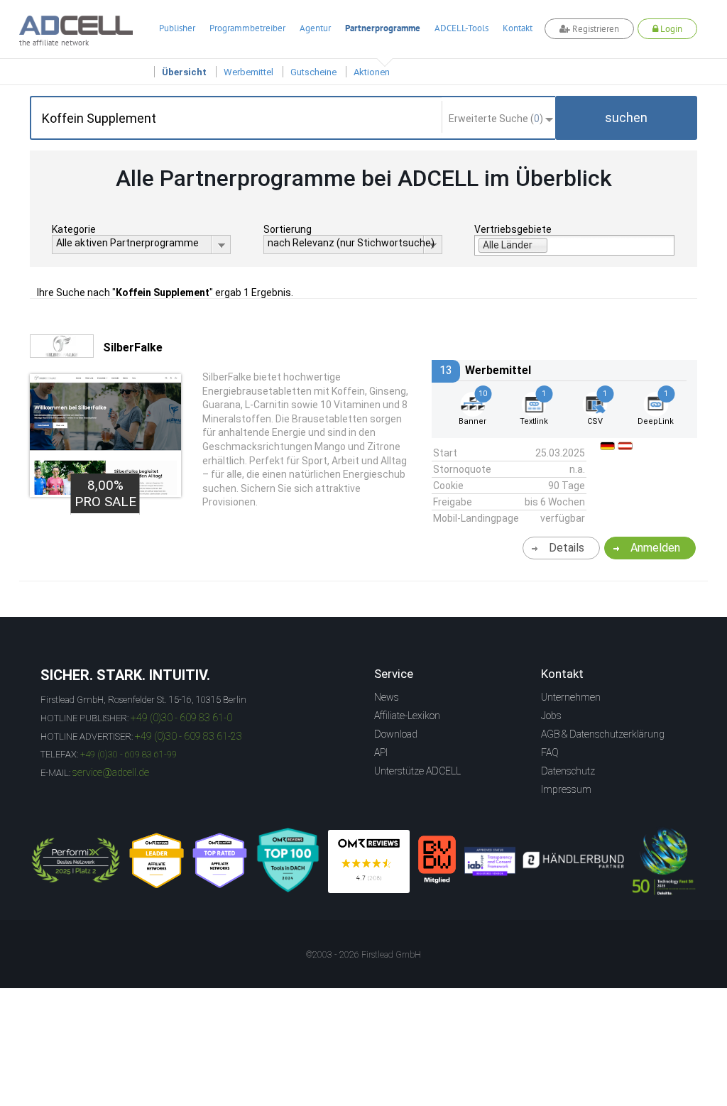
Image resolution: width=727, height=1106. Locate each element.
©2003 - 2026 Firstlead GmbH (363, 955)
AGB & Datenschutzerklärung (603, 734)
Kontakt (517, 28)
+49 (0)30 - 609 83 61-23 (188, 736)
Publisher (177, 28)
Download (395, 734)
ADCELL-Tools (461, 28)
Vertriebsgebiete (513, 229)
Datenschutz (568, 771)
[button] (626, 118)
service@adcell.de (110, 772)
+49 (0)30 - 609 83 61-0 (181, 717)
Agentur (315, 28)
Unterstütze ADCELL (417, 771)
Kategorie (74, 229)
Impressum (566, 789)
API (381, 752)
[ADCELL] (369, 861)
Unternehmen (571, 697)
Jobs (551, 715)
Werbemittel (248, 72)
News (386, 697)
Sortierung (287, 229)
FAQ (550, 752)
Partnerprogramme (382, 28)
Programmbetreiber (247, 28)
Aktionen (372, 72)
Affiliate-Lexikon (407, 715)
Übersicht (184, 72)
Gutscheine (313, 72)
